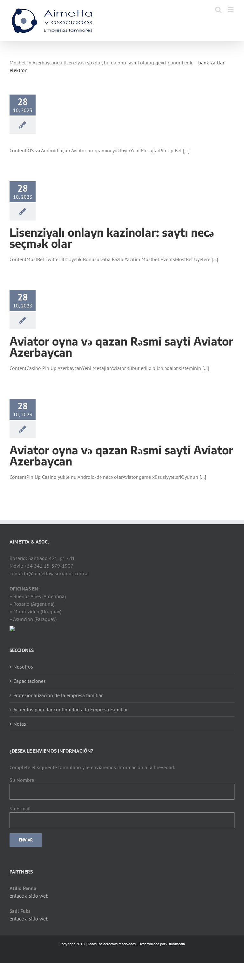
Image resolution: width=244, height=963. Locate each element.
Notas (19, 724)
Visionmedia (175, 943)
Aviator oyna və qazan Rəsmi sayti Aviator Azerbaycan (121, 346)
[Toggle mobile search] (218, 9)
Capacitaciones (29, 681)
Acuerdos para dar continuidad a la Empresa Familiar (70, 709)
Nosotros (23, 666)
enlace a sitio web (29, 896)
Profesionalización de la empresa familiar (58, 695)
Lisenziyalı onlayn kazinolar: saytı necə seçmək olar (112, 237)
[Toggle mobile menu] (231, 9)
